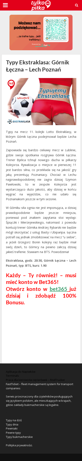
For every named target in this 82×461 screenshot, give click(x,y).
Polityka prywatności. (19, 445)
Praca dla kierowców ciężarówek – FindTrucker (35, 380)
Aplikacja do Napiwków (20, 372)
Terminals (12, 376)
